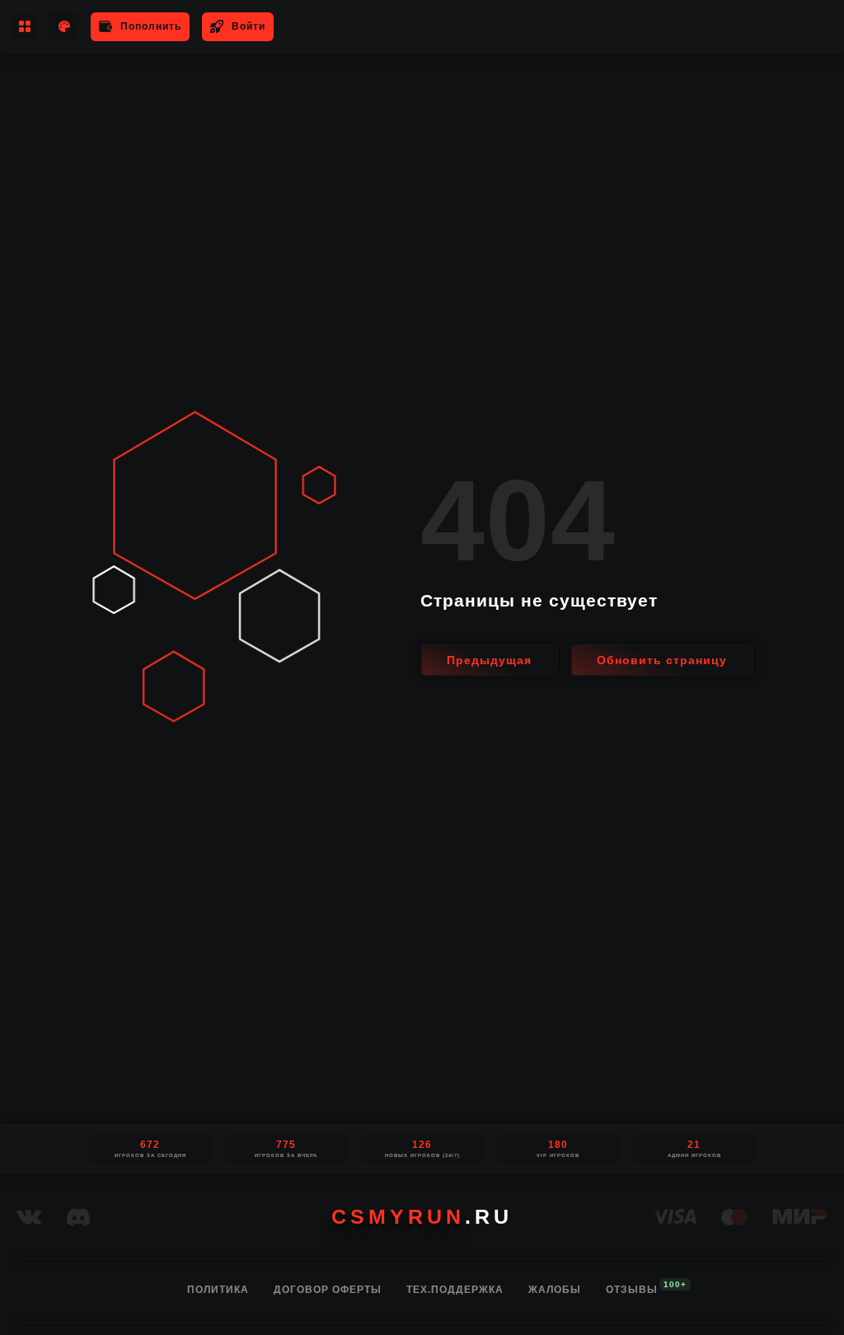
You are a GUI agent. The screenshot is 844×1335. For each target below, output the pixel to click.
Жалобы (554, 1289)
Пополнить (150, 26)
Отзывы (632, 1288)
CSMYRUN (422, 1217)
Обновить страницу (662, 660)
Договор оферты (328, 1289)
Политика (218, 1289)
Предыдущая (489, 660)
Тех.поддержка (455, 1289)
